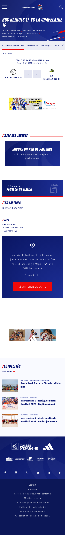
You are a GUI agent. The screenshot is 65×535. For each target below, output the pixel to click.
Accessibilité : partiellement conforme (32, 494)
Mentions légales (32, 498)
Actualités (60, 46)
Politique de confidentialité (32, 507)
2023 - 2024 (27, 31)
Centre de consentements (32, 511)
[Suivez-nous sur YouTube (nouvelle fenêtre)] (38, 472)
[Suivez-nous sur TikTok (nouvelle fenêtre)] (60, 472)
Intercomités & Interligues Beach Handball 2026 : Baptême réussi (38, 402)
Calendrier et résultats (13, 46)
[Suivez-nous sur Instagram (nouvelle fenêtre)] (16, 472)
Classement (32, 46)
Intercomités (34, 415)
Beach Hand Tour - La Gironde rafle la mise (41, 385)
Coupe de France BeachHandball (39, 380)
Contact (32, 485)
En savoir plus (32, 275)
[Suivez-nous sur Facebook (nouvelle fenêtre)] (5, 472)
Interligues (33, 397)
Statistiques (46, 46)
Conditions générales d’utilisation (32, 502)
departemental (39, 31)
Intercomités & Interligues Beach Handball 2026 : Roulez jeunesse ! (39, 420)
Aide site (32, 489)
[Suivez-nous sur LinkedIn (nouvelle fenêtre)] (49, 472)
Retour (8, 54)
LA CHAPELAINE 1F (51, 77)
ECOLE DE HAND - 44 (31, 34)
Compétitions (16, 31)
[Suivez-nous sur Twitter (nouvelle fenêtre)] (27, 472)
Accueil (5, 31)
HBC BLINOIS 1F (13, 77)
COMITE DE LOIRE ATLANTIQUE (12, 34)
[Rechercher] (61, 7)
